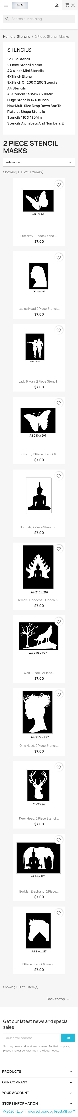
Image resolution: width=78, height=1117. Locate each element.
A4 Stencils (16, 88)
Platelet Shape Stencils (26, 112)
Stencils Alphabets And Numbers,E (35, 123)
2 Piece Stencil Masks (24, 65)
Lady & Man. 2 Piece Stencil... (39, 381)
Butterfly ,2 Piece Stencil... (39, 236)
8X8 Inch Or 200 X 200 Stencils (32, 82)
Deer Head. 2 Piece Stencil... (39, 818)
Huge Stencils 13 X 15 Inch (28, 100)
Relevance (39, 162)
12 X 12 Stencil (18, 59)
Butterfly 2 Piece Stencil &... (39, 454)
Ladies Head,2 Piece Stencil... (39, 309)
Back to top (59, 999)
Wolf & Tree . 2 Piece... (39, 673)
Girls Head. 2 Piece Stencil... (39, 746)
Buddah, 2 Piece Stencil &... (39, 527)
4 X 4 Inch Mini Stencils (25, 71)
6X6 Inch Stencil (20, 76)
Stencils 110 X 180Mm (24, 117)
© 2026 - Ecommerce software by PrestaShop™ (39, 1111)
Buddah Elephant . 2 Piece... (39, 891)
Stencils (19, 49)
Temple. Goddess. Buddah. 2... (39, 600)
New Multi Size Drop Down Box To (34, 106)
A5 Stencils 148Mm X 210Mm (30, 94)
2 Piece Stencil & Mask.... (39, 964)
